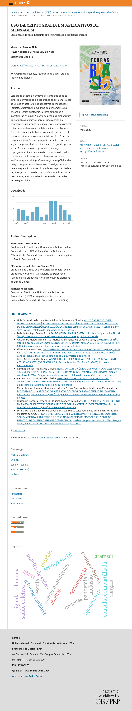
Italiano (15, 474)
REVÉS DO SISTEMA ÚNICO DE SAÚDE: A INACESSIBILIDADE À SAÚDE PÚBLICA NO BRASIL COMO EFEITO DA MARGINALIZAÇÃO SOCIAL (69, 370)
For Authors (16, 498)
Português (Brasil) (20, 454)
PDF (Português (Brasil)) (96, 114)
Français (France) (20, 469)
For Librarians (17, 503)
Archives (25, 12)
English (15, 459)
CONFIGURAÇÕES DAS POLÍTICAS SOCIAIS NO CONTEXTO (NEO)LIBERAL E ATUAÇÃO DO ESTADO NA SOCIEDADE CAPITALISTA (68, 351)
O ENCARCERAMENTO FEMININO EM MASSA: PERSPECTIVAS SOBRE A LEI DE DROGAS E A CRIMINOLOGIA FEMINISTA (68, 402)
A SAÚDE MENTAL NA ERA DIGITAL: (68, 333)
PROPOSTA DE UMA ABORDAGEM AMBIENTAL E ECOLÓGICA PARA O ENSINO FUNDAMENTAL (67, 391)
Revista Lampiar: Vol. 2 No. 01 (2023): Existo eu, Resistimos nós (66, 406)
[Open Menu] (10, 3)
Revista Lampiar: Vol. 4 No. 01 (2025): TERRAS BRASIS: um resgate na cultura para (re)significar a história (68, 335)
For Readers (16, 493)
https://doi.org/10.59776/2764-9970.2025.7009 (41, 65)
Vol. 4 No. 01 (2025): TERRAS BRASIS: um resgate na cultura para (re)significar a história (74, 12)
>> (23, 430)
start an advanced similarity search (44, 437)
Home (14, 12)
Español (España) (20, 464)
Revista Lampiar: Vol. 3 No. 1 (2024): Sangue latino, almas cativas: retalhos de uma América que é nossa (68, 328)
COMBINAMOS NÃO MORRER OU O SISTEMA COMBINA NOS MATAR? (67, 341)
